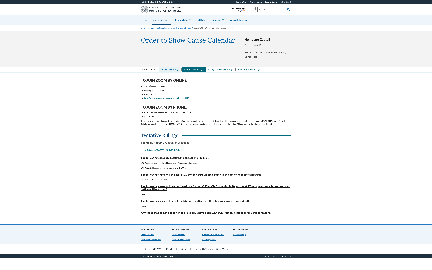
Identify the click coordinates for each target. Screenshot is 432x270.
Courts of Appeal (256, 2)
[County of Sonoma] (161, 12)
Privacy (267, 256)
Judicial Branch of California (157, 2)
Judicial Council (285, 2)
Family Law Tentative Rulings (220, 69)
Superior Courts (271, 2)
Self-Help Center (209, 239)
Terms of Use (278, 256)
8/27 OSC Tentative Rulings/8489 (162, 149)
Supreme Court (242, 2)
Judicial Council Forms (181, 239)
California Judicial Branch (213, 234)
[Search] (288, 9)
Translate (249, 11)
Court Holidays (239, 234)
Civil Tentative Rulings (193, 69)
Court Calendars (178, 234)
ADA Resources (147, 234)
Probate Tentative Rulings (249, 69)
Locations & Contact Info (151, 239)
